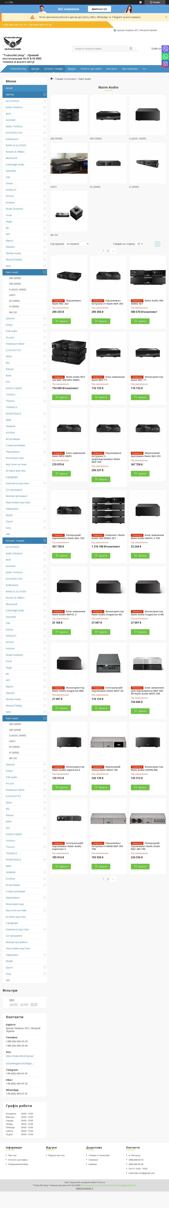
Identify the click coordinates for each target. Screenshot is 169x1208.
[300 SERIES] (108, 114)
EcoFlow (10, 432)
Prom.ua (101, 1182)
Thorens (10, 400)
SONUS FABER (14, 388)
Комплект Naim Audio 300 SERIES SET (108, 536)
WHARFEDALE (13, 413)
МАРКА (10, 94)
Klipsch (9, 240)
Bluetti (9, 515)
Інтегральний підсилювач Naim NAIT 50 (107, 689)
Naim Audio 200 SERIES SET (147, 302)
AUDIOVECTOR (14, 132)
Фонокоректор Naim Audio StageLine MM (68, 689)
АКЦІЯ (9, 88)
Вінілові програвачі (16, 496)
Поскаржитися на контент (95, 1185)
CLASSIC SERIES (17, 289)
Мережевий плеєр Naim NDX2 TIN (106, 768)
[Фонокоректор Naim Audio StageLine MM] (69, 663)
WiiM (8, 419)
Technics (10, 394)
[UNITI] (69, 163)
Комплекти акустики (17, 483)
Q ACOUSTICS (13, 350)
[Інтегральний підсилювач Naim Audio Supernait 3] (69, 818)
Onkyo (9, 324)
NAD (8, 265)
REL (8, 362)
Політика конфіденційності (123, 1185)
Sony (8, 527)
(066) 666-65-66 (136, 1164)
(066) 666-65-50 (136, 1159)
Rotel (8, 375)
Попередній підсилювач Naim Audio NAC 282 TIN (145, 846)
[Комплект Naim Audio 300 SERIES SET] (108, 510)
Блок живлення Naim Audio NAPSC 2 (68, 613)
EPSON (10, 196)
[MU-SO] (69, 211)
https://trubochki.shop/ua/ (20, 1056)
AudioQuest (12, 139)
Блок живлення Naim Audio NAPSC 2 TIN (147, 536)
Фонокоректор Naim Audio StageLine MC (108, 613)
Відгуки (72, 69)
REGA (9, 356)
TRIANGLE (11, 407)
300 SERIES (15, 283)
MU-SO (13, 312)
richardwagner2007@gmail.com (20, 1063)
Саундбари (12, 477)
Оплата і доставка (91, 69)
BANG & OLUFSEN (16, 145)
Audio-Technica (14, 126)
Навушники (12, 508)
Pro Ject (10, 337)
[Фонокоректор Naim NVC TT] (147, 352)
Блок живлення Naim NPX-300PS (68, 454)
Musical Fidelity (14, 259)
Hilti (8, 534)
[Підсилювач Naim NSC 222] (69, 276)
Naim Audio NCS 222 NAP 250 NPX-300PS (68, 378)
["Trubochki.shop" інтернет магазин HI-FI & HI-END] (12, 42)
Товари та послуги (65, 78)
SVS (8, 381)
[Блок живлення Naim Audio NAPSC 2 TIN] (147, 510)
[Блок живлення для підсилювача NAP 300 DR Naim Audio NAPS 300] (147, 663)
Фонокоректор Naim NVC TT (147, 378)
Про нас (12, 1155)
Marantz (10, 246)
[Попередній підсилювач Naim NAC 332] (69, 510)
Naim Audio (12, 272)
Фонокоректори (15, 457)
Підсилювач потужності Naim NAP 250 (107, 302)
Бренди (35, 69)
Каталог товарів (53, 69)
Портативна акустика (18, 502)
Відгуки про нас (57, 1155)
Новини (93, 1164)
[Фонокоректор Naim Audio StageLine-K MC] (147, 586)
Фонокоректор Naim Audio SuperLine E (68, 768)
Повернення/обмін (18, 1164)
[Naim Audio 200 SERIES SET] (147, 276)
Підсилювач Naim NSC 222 (66, 302)
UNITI (12, 295)
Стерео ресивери (15, 445)
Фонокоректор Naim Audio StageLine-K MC (147, 613)
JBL (7, 227)
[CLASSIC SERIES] (148, 114)
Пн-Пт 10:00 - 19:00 (138, 1168)
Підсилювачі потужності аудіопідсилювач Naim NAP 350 (106, 457)
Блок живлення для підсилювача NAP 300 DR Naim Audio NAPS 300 (147, 690)
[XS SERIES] (108, 163)
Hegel (9, 221)
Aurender (11, 119)
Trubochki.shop (18, 69)
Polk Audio (11, 331)
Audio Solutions (14, 107)
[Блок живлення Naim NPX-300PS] (69, 428)
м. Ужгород (134, 1155)
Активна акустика (16, 470)
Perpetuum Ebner (15, 343)
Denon (9, 183)
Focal (9, 215)
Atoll (8, 113)
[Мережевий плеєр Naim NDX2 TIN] (108, 742)
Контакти (111, 69)
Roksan (10, 369)
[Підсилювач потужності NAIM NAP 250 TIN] (108, 818)
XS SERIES (14, 300)
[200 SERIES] (69, 114)
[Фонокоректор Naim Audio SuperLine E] (69, 742)
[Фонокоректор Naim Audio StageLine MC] (108, 586)
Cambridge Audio (15, 164)
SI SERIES (14, 306)
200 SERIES (15, 278)
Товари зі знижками (99, 1155)
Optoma (10, 318)
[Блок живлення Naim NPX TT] (108, 352)
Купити (64, 321)
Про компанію (130, 69)
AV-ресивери (13, 439)
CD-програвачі (14, 489)
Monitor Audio (13, 253)
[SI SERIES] (148, 163)
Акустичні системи (16, 464)
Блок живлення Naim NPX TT (108, 378)
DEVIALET (11, 189)
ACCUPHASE (12, 101)
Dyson (9, 521)
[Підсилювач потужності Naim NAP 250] (108, 276)
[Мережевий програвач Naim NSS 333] (147, 428)
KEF (8, 234)
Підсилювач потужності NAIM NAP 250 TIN (107, 846)
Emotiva (10, 202)
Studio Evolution (14, 208)
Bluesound (11, 158)
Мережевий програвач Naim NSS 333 (146, 454)
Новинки (93, 1159)
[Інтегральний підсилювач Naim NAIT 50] (108, 663)
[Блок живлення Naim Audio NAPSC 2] (69, 586)
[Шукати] (130, 49)
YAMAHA (10, 426)
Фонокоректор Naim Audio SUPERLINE (147, 768)
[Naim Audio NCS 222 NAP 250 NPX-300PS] (69, 352)
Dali (8, 177)
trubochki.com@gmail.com (142, 1173)
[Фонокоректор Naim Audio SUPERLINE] (147, 742)
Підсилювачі (12, 451)
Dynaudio (11, 170)
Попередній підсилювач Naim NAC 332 (68, 536)
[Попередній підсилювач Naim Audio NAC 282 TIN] (147, 818)
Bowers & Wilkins (15, 151)
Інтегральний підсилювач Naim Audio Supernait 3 (67, 846)
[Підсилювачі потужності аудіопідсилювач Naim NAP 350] (108, 428)
